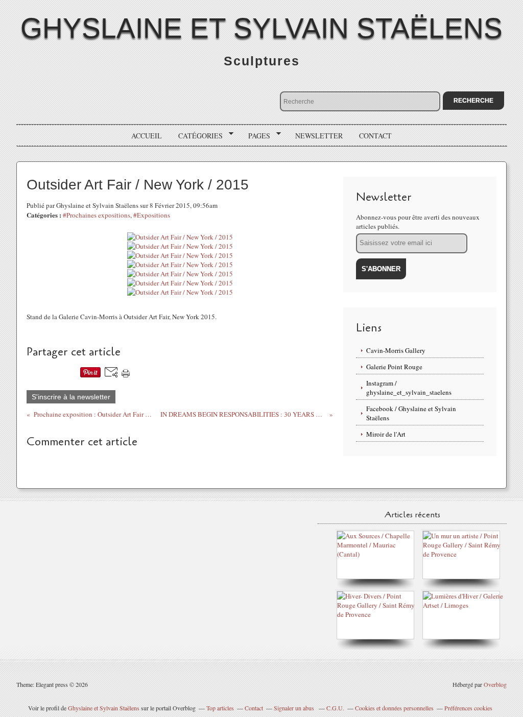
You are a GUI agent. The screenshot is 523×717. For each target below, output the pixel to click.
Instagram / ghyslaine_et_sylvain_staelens (408, 387)
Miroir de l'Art (386, 434)
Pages (255, 136)
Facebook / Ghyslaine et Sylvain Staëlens (411, 413)
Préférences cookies (468, 708)
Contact (375, 135)
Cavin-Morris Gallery (395, 350)
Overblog (495, 684)
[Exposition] (378, 554)
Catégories (197, 136)
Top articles (220, 708)
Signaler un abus (295, 708)
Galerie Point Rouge (394, 366)
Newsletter (319, 135)
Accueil (146, 135)
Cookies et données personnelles (394, 708)
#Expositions (151, 215)
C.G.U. (335, 708)
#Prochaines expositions (96, 215)
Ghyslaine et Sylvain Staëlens (261, 28)
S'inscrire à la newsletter (71, 397)
